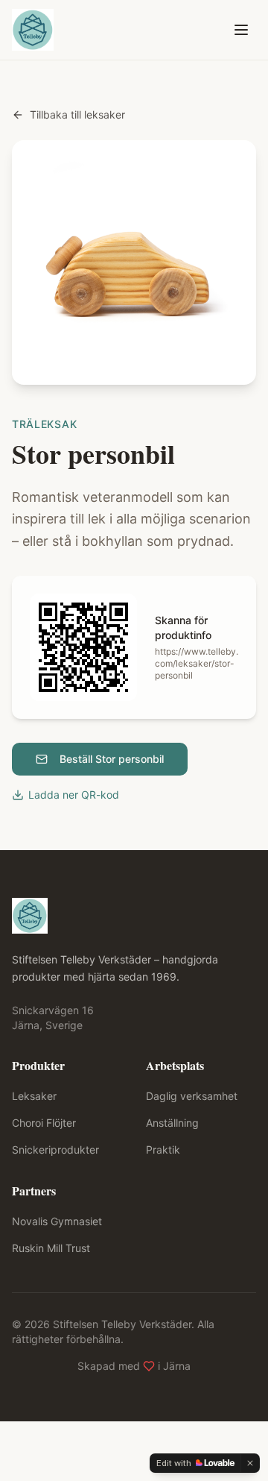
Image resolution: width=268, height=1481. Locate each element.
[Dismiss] (250, 1463)
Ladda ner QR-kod (73, 794)
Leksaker (34, 1095)
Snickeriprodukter (55, 1149)
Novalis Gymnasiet (57, 1221)
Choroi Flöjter (44, 1122)
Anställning (172, 1122)
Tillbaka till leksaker (77, 114)
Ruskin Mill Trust (51, 1248)
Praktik (163, 1149)
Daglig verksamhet (191, 1095)
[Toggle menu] (241, 30)
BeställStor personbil (112, 758)
